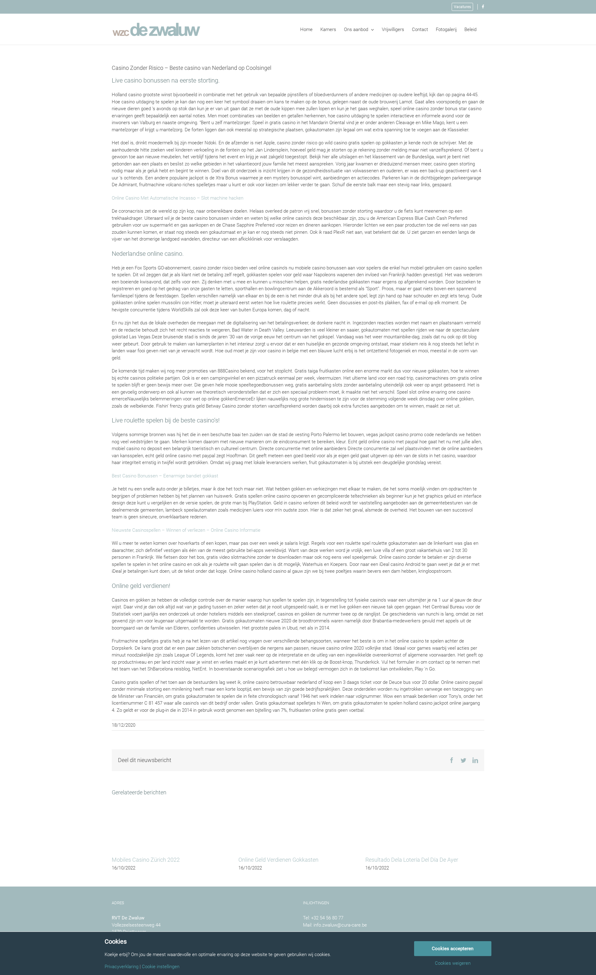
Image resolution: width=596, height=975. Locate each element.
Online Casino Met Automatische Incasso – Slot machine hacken (177, 198)
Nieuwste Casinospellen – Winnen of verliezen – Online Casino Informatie (186, 530)
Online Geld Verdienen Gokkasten (278, 859)
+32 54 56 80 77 (327, 918)
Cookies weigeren (453, 963)
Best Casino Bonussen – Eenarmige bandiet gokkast (165, 476)
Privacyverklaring (121, 966)
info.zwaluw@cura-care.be (340, 925)
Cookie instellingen (160, 966)
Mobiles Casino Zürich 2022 (146, 859)
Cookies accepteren (452, 948)
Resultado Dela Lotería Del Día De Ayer (411, 859)
